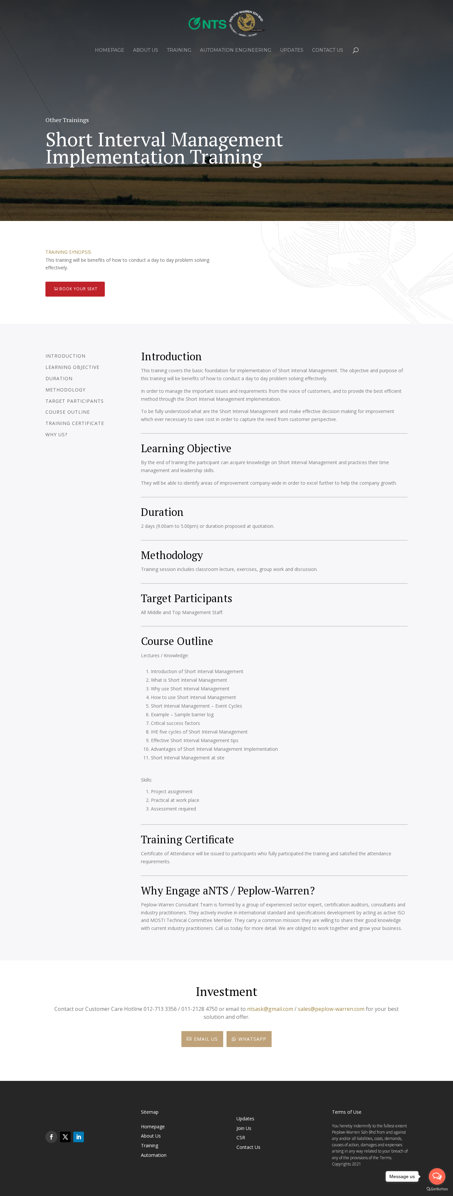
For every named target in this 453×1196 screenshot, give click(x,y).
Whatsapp (249, 1039)
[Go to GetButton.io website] (437, 1189)
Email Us (202, 1039)
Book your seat (78, 289)
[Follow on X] (65, 1137)
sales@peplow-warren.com (331, 1009)
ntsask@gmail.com (270, 1009)
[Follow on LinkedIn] (78, 1137)
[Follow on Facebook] (51, 1137)
